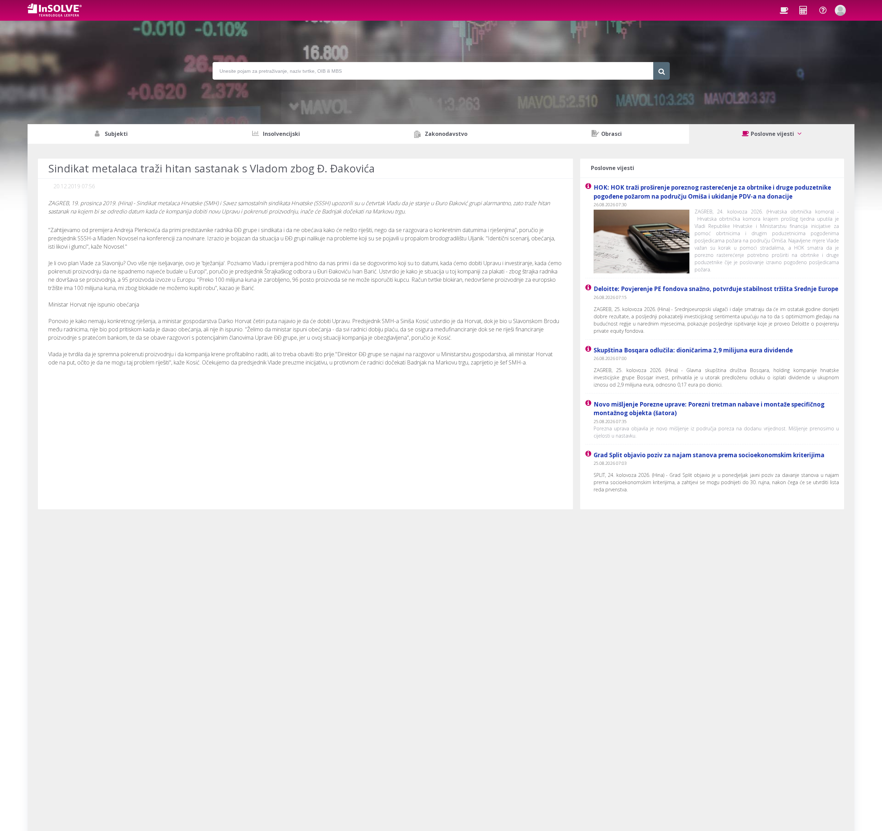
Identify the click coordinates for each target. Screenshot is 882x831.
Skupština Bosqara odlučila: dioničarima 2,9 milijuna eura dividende (693, 350)
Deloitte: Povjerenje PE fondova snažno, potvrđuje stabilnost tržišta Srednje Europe (716, 289)
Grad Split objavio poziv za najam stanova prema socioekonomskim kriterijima (709, 455)
